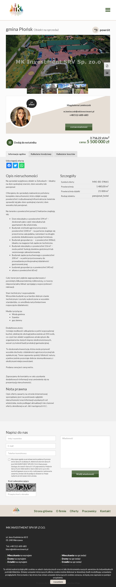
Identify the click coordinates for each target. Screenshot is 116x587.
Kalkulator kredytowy (41, 154)
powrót (105, 30)
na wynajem (19, 555)
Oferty (74, 511)
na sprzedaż (74, 555)
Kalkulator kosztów (65, 154)
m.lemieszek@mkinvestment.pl (78, 111)
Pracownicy (89, 511)
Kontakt (105, 511)
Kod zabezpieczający (18, 481)
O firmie (61, 511)
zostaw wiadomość (78, 127)
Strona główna (43, 511)
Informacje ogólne (17, 154)
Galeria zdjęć (107, 72)
